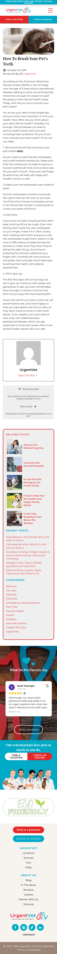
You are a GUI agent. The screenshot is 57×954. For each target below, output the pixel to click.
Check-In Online (28, 838)
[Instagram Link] (23, 927)
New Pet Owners (16, 623)
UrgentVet (29, 73)
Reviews (28, 889)
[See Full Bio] (36, 375)
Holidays (11, 619)
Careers (28, 894)
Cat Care (11, 590)
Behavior (11, 586)
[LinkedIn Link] (40, 927)
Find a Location (28, 830)
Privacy (21, 949)
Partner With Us (28, 899)
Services (29, 858)
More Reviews (28, 729)
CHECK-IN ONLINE (39, 756)
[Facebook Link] (15, 927)
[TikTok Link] (32, 927)
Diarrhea (11, 594)
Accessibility (33, 949)
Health (10, 615)
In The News (28, 885)
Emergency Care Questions (23, 602)
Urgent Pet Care (16, 627)
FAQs (28, 867)
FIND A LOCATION (14, 19)
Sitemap (28, 904)
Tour (28, 862)
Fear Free (11, 606)
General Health (15, 611)
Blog (28, 880)
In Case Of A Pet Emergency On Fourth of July (32, 482)
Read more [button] (14, 712)
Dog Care (11, 598)
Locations (28, 853)
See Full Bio (27, 375)
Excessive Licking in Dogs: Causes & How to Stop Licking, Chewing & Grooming (27, 555)
